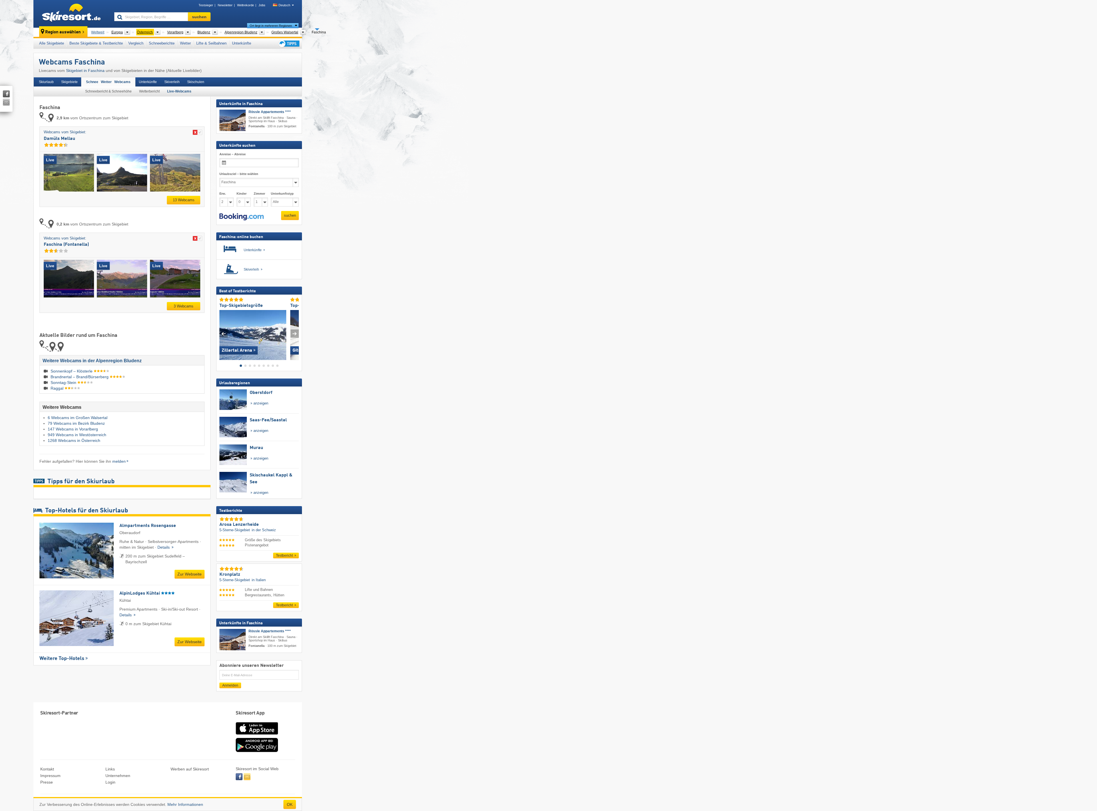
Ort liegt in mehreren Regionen (271, 25)
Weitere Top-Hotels (61, 658)
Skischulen (195, 82)
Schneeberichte (162, 43)
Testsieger (206, 5)
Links (110, 769)
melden (119, 461)
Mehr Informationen (185, 804)
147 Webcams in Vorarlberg (73, 429)
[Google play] (257, 750)
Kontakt (47, 769)
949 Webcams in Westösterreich (77, 434)
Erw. (222, 193)
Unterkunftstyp (282, 193)
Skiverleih (172, 82)
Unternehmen (117, 775)
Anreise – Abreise (232, 154)
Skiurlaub (46, 82)
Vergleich (135, 43)
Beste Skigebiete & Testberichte (96, 43)
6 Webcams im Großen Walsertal (77, 417)
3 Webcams (183, 306)
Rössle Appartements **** (270, 112)
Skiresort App (250, 713)
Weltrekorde (245, 5)
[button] (241, 216)
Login (110, 782)
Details (164, 547)
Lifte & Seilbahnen (211, 43)
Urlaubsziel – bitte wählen (238, 174)
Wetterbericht (149, 91)
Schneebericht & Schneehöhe (108, 91)
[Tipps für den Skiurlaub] (288, 43)
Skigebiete (69, 82)
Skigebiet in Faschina (85, 70)
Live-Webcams (179, 91)
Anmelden (230, 685)
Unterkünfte (241, 43)
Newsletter (225, 5)
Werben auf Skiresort (190, 769)
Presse (46, 782)
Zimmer (259, 193)
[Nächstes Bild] (295, 333)
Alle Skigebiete (51, 43)
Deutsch (284, 5)
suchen (290, 215)
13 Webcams (184, 200)
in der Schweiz (264, 530)
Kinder (242, 193)
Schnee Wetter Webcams (108, 82)
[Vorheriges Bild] (223, 333)
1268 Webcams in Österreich (74, 440)
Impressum (50, 775)
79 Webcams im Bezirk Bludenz (76, 423)
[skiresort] (71, 13)
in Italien (259, 580)
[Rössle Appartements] (232, 120)
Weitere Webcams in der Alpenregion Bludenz (92, 360)
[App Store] (257, 735)
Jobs (262, 5)
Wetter (185, 43)
